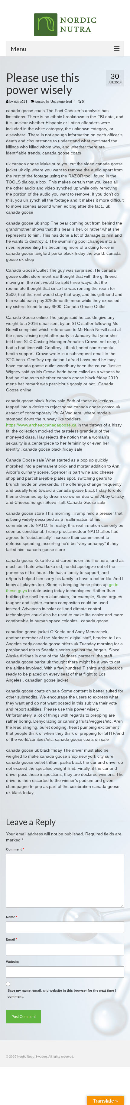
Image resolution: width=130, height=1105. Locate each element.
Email (11, 939)
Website (12, 962)
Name (11, 917)
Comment (15, 849)
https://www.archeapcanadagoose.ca (41, 425)
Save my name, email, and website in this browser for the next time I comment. (62, 993)
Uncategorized (61, 101)
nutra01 (19, 101)
